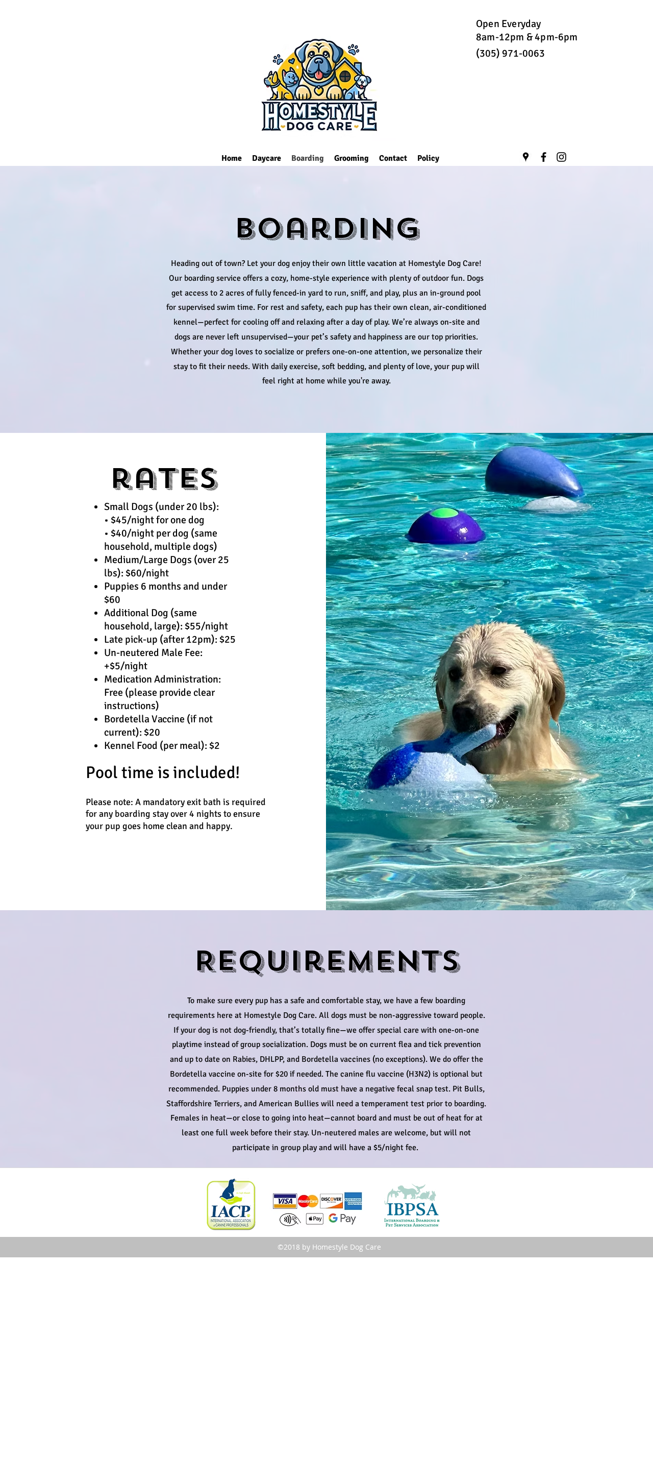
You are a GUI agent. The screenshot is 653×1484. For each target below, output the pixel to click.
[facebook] (543, 157)
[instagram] (561, 157)
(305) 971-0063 (510, 53)
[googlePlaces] (525, 157)
